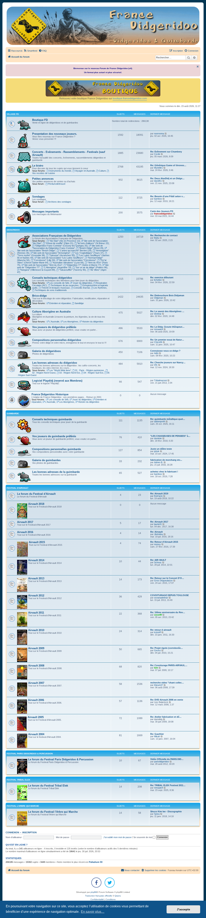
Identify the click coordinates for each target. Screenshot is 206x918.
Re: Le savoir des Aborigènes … (167, 311)
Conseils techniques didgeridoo (52, 277)
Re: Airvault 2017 (159, 522)
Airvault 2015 (37, 542)
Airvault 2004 (36, 734)
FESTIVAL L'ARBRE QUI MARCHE (23, 806)
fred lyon (158, 496)
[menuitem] (30, 50)
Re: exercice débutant (161, 277)
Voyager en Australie (85, 171)
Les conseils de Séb (59, 283)
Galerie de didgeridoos (46, 351)
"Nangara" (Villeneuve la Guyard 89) (37, 270)
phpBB (94, 892)
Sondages (38, 196)
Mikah (157, 736)
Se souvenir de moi (143, 837)
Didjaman (158, 298)
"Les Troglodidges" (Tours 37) (89, 253)
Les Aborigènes (70, 321)
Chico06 (158, 342)
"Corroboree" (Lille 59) (44, 260)
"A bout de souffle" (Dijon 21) (59, 243)
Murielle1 (158, 168)
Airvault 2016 (25, 532)
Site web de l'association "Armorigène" (51, 253)
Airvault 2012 (36, 595)
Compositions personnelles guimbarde (56, 449)
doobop (157, 314)
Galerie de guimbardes (46, 460)
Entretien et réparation (60, 303)
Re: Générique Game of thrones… (168, 165)
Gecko (157, 650)
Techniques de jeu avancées (65, 285)
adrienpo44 (159, 421)
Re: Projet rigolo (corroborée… (166, 648)
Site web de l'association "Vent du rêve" (43, 265)
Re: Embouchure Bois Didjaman (167, 295)
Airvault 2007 (36, 682)
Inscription (29, 832)
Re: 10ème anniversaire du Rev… (167, 612)
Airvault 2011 (36, 612)
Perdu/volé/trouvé (56, 184)
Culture (102, 171)
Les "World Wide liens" (60, 370)
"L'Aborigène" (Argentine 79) (57, 267)
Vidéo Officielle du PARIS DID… (166, 759)
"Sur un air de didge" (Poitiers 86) (91, 267)
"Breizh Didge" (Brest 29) (91, 248)
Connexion (12, 832)
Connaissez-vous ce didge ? (165, 351)
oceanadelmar (161, 597)
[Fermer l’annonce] (198, 66)
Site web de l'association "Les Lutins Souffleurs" (60, 258)
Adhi (156, 353)
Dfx (156, 365)
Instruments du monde (60, 171)
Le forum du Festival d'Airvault (36, 493)
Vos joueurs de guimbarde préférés (54, 436)
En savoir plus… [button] (92, 911)
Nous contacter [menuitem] (132, 870)
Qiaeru (118, 896)
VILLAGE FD (13, 114)
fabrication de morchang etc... (166, 460)
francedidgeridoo (163, 213)
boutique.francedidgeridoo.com (130, 98)
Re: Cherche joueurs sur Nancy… (167, 362)
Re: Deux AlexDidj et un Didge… (167, 178)
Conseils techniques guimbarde (52, 419)
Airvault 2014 (36, 560)
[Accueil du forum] (103, 26)
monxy (157, 544)
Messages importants (45, 211)
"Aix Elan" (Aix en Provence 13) (64, 241)
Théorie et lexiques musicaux (55, 288)
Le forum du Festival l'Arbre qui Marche (53, 811)
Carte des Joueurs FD (161, 211)
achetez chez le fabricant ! (164, 471)
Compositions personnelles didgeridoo (56, 340)
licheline (158, 280)
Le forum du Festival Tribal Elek (48, 785)
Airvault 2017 (25, 522)
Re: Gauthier (157, 734)
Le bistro (37, 165)
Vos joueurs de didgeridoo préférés (54, 327)
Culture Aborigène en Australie (51, 311)
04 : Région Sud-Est (93, 373)
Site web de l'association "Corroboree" (77, 260)
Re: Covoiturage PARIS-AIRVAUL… (168, 665)
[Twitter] (110, 883)
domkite (158, 438)
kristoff (157, 632)
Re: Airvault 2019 (159, 493)
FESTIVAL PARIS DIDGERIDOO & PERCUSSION (30, 753)
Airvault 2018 (36, 503)
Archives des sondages (59, 202)
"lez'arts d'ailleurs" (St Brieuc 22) (93, 243)
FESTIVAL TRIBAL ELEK (18, 780)
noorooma (159, 133)
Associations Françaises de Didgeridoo (56, 235)
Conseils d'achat (82, 288)
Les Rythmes (100, 288)
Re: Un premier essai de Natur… (167, 339)
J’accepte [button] (183, 909)
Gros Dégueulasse (163, 580)
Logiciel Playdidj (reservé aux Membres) (57, 380)
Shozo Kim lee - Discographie (166, 811)
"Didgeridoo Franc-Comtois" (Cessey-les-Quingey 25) (61, 245)
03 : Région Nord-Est (69, 373)
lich (156, 668)
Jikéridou (158, 534)
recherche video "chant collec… (167, 682)
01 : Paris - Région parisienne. (89, 370)
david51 (158, 181)
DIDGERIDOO (13, 230)
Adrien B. (158, 462)
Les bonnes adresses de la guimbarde (56, 471)
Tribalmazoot (160, 380)
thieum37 (158, 685)
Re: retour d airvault (160, 630)
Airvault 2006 (36, 700)
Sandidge (79, 303)
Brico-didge (39, 295)
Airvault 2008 (36, 665)
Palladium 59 (95, 862)
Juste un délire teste (161, 449)
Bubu (156, 238)
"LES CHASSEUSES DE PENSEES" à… (170, 436)
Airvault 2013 (36, 578)
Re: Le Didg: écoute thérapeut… (167, 327)
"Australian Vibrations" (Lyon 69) (68, 262)
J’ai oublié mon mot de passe (117, 837)
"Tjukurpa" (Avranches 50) (62, 255)
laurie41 (158, 524)
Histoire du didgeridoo (92, 321)
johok (156, 451)
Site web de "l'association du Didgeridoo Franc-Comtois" (67, 246)
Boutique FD (40, 119)
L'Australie (54, 321)
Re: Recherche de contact (164, 235)
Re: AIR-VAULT (158, 560)
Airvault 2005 (36, 717)
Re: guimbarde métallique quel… (167, 419)
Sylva (157, 814)
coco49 (158, 615)
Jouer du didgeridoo (82, 283)
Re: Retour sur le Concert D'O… (167, 578)
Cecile (157, 154)
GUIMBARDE (13, 413)
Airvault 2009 (36, 648)
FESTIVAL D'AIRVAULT (17, 488)
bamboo (158, 199)
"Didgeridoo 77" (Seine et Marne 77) (83, 265)
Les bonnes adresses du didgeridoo (54, 362)
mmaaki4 (158, 329)
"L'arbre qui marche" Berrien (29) (75, 250)
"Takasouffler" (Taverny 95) (72, 270)
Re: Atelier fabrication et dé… (165, 717)
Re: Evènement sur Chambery (166, 151)
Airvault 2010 (36, 630)
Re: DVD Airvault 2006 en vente (166, 700)
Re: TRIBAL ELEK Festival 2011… (167, 785)
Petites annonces (43, 178)
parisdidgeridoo (161, 761)
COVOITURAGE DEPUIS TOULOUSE (169, 595)
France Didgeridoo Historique (50, 394)
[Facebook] (96, 883)
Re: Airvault (156, 532)
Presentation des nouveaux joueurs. (54, 133)
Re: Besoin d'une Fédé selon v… (167, 196)
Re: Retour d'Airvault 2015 (164, 542)
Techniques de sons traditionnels (51, 290)
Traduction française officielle (98, 896)
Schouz (158, 562)
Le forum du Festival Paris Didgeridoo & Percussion (60, 759)
